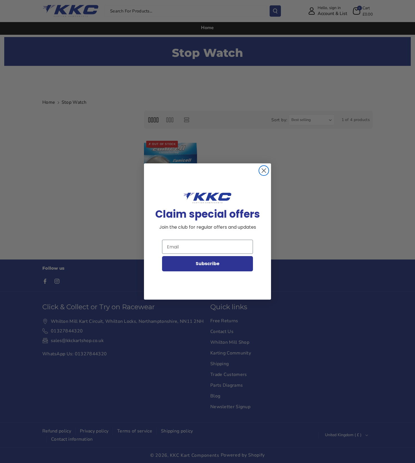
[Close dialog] (264, 171)
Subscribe (207, 263)
